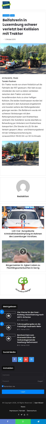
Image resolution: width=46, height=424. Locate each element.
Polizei (12, 15)
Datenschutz (32, 411)
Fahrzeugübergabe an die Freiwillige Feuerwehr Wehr (29, 325)
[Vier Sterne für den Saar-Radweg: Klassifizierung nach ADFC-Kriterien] (8, 315)
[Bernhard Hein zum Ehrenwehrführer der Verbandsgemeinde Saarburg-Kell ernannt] (8, 338)
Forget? (40, 381)
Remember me (9, 386)
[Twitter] (20, 359)
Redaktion (23, 196)
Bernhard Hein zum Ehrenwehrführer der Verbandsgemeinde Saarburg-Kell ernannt (27, 339)
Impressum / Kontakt (17, 411)
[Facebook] (14, 359)
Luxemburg (6, 15)
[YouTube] (25, 359)
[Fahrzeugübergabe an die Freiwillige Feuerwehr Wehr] (8, 327)
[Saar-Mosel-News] (6, 5)
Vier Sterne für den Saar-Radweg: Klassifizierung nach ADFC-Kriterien (30, 314)
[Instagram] (31, 359)
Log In (23, 392)
